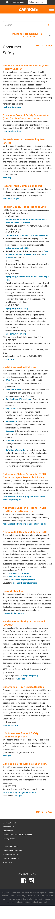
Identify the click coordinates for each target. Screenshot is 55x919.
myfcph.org (8, 359)
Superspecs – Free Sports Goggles (23, 686)
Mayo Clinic (11, 409)
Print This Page (45, 45)
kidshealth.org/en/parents (23, 580)
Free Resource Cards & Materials (17, 835)
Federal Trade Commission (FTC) (22, 185)
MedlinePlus (11, 421)
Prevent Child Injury (14, 591)
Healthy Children (13, 390)
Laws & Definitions (11, 858)
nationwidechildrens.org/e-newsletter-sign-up (25, 524)
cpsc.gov (7, 756)
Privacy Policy (9, 838)
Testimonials (8, 827)
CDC (7, 380)
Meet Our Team (9, 823)
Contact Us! (8, 831)
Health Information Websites (19, 367)
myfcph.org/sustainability (17, 248)
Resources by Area (11, 854)
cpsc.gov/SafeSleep (12, 131)
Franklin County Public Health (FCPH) (25, 206)
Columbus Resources (12, 850)
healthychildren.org (12, 107)
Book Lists (7, 862)
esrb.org (7, 178)
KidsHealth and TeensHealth (18, 399)
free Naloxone (29, 254)
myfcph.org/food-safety (16, 308)
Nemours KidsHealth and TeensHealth (25, 532)
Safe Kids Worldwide (15, 450)
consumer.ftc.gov (11, 198)
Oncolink (9, 440)
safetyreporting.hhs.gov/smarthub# (19, 792)
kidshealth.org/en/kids (18, 573)
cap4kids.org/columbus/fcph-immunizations (26, 235)
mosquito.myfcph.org (15, 334)
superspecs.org (10, 725)
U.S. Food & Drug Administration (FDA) (25, 763)
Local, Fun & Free (10, 846)
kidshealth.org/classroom (25, 583)
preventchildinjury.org (13, 613)
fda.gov (18, 795)
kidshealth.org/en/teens (20, 576)
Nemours (9, 431)
